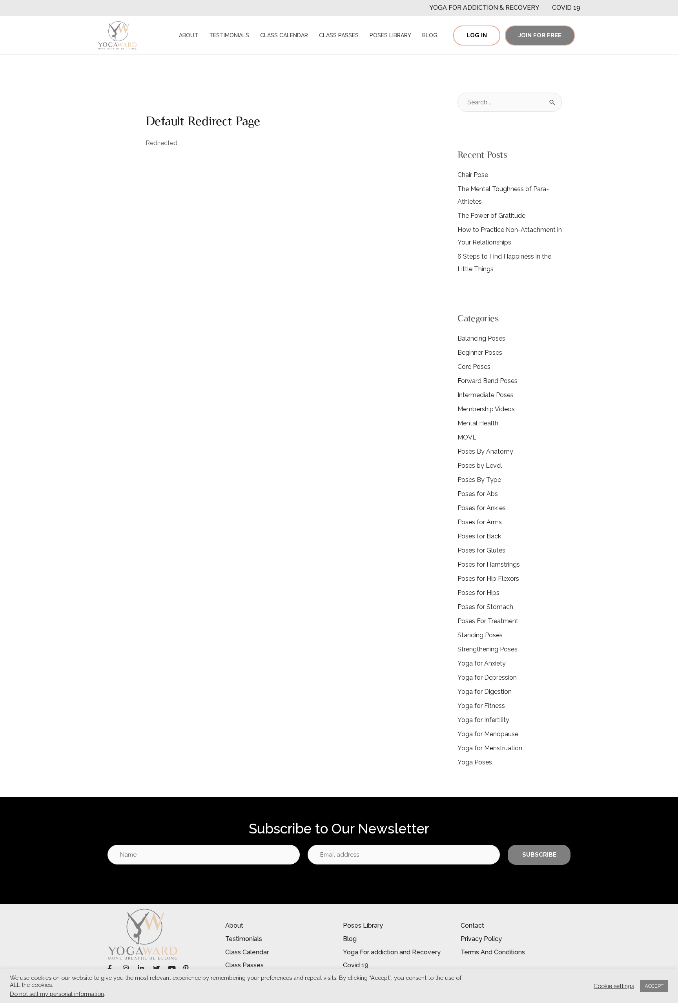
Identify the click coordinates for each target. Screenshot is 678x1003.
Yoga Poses (474, 762)
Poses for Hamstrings (488, 564)
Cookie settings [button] (614, 986)
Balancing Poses (481, 338)
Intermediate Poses (485, 395)
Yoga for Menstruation (489, 748)
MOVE (466, 437)
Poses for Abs (477, 494)
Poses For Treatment (487, 621)
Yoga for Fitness (481, 705)
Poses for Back (479, 536)
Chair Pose (472, 175)
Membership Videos (486, 409)
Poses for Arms (479, 522)
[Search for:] (509, 102)
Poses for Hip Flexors (488, 578)
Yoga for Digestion (484, 691)
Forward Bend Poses (487, 381)
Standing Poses (480, 635)
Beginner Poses (479, 352)
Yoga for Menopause (487, 734)
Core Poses (473, 366)
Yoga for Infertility (483, 720)
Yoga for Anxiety (481, 663)
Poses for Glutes (481, 550)
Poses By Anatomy (485, 451)
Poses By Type (479, 479)
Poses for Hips (478, 592)
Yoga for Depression (487, 677)
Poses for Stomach (485, 607)
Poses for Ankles (481, 508)
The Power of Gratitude (491, 215)
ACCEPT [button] (654, 986)
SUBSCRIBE (539, 854)
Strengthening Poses (487, 649)
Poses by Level (479, 465)
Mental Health (477, 423)
